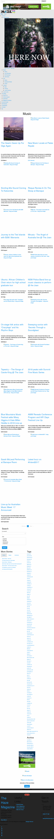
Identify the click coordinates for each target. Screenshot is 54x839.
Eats (5, 87)
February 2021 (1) (30, 743)
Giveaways (4, 103)
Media (28, 648)
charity (28, 580)
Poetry (28, 676)
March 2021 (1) (29, 741)
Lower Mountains (30, 645)
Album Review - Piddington (7, 562)
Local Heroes (7, 90)
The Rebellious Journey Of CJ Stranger (9, 567)
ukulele (29, 717)
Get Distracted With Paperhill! (7, 569)
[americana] (13, 543)
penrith (29, 668)
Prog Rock (29, 683)
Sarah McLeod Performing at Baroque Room (13, 461)
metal (28, 652)
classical (29, 582)
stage (28, 710)
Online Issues (6, 97)
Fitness (6, 88)
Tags (3, 536)
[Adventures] (13, 542)
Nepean (29, 659)
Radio (28, 690)
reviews (29, 696)
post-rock (29, 682)
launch (28, 636)
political (29, 678)
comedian (29, 583)
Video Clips (29, 724)
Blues (28, 568)
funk (28, 610)
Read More (3, 820)
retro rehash (29, 694)
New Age (29, 661)
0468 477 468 (46, 814)
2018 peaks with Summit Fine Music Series (39, 371)
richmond (29, 697)
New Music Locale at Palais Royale (40, 144)
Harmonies (29, 613)
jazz (28, 631)
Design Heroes (29, 821)
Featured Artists (8, 82)
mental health (30, 650)
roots (28, 704)
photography (30, 671)
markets (29, 647)
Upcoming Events (31, 719)
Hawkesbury (29, 615)
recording (29, 692)
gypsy (29, 611)
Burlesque (29, 571)
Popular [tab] (9, 555)
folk (28, 606)
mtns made (29, 655)
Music (4, 70)
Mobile (28, 654)
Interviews (6, 76)
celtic (28, 578)
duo (28, 596)
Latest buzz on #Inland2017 (34, 461)
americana (29, 559)
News (5, 71)
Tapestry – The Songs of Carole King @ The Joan (12, 371)
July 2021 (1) (29, 739)
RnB (28, 699)
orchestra (29, 664)
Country (29, 589)
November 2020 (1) (30, 747)
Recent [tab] (4, 555)
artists (29, 562)
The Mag (4, 93)
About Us (5, 95)
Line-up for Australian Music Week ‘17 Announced (10, 507)
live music (29, 643)
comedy (29, 585)
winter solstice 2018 (31, 733)
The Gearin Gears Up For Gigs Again (12, 144)
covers (29, 590)
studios (29, 711)
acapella (29, 553)
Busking (29, 573)
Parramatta (29, 666)
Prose (5, 83)
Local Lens (5, 92)
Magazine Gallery (7, 100)
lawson (29, 638)
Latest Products (30, 634)
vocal (28, 726)
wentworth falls (30, 727)
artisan (28, 560)
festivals (29, 601)
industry (29, 625)
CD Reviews (7, 75)
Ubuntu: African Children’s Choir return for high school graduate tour (13, 282)
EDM (28, 597)
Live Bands (30, 641)
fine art (29, 603)
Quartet (29, 689)
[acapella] (13, 539)
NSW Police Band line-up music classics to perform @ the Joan (39, 282)
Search (4, 547)
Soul (28, 708)
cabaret (29, 575)
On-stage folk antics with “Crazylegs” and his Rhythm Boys (12, 327)
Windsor (29, 729)
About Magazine (20, 806)
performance (30, 669)
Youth (29, 734)
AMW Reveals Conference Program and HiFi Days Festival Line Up (40, 417)
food (28, 608)
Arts (4, 78)
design (28, 594)
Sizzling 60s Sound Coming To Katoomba (13, 189)
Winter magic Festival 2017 (32, 731)
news (28, 662)
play (28, 675)
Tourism (29, 713)
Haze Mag (29, 617)
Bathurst (29, 564)
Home (4, 14)
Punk (28, 687)
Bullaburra (29, 569)
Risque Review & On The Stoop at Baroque (39, 189)
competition (29, 587)
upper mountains (31, 720)
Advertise (5, 98)
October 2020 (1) (30, 748)
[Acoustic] (13, 540)
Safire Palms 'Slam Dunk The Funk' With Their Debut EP (11, 563)
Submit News (19, 804)
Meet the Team (20, 809)
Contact (3, 107)
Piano (28, 673)
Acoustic (29, 555)
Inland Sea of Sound (31, 627)
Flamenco (29, 604)
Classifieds (4, 105)
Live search (4, 531)
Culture (5, 85)
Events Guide (5, 102)
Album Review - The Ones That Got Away (9, 565)
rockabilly (29, 703)
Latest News (6, 17)
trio (28, 715)
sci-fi (28, 706)
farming (29, 599)
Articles (3, 16)
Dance (28, 592)
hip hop (29, 620)
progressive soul (30, 685)
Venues (29, 722)
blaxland (29, 566)
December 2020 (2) (30, 745)
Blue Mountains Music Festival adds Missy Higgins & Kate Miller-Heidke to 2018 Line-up (11, 418)
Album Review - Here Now (6, 558)
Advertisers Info (20, 808)
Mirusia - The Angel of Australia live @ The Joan (39, 236)
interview (29, 629)
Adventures (29, 557)
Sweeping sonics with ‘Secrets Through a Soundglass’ (38, 327)
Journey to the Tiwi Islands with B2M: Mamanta (13, 236)
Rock (28, 701)
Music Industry (30, 657)
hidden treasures (30, 618)
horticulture (29, 622)
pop (28, 680)
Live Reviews (7, 73)
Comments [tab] (17, 555)
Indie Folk (29, 624)
